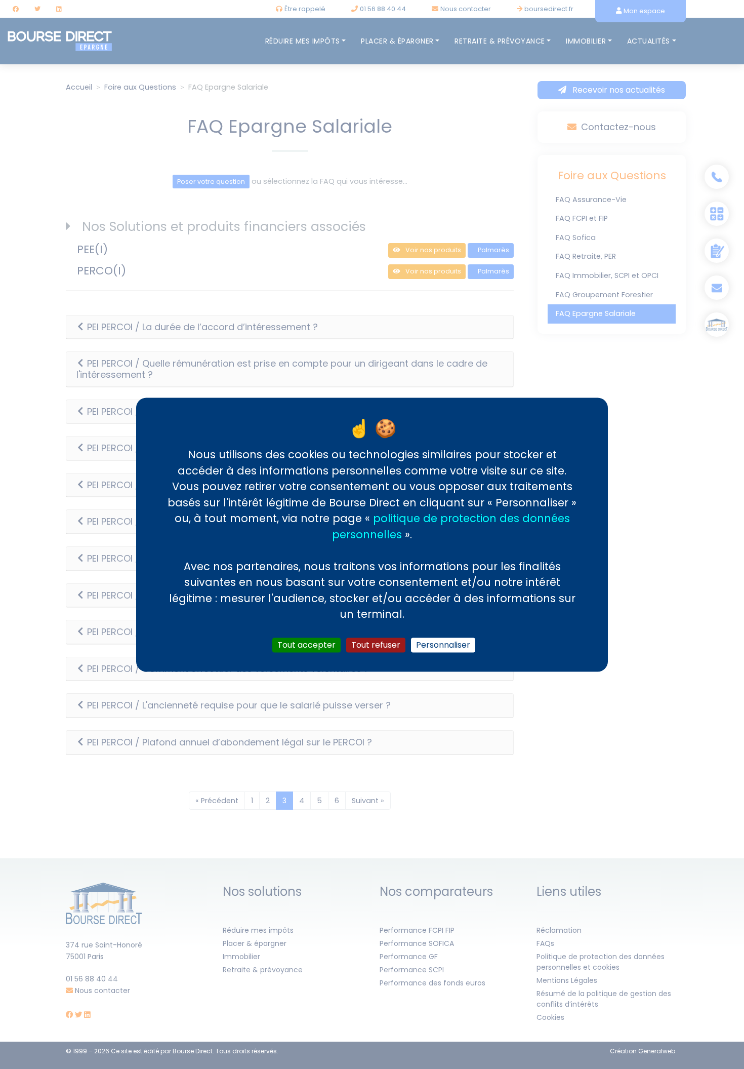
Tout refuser (375, 645)
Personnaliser (443, 645)
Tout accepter (306, 645)
